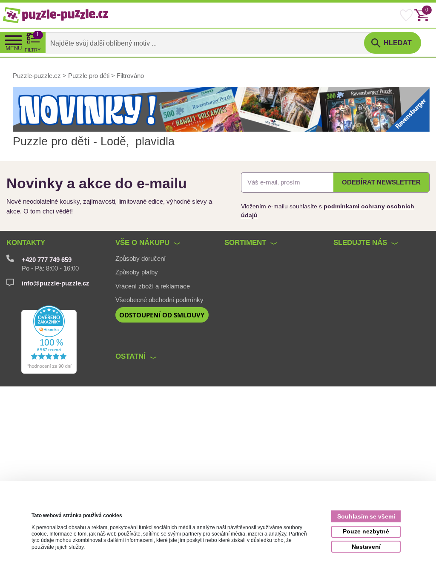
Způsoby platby (136, 272)
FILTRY (32, 42)
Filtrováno (130, 75)
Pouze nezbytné (366, 531)
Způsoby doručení (140, 258)
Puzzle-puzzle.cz (38, 75)
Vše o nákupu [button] (142, 242)
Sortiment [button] (245, 242)
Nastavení (366, 546)
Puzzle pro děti (88, 75)
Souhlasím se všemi (366, 516)
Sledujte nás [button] (360, 242)
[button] (392, 43)
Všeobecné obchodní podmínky (159, 300)
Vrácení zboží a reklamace (152, 286)
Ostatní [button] (130, 356)
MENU (14, 49)
